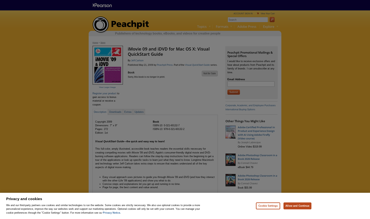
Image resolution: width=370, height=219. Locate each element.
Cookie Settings (268, 205)
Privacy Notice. (112, 212)
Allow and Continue (297, 205)
